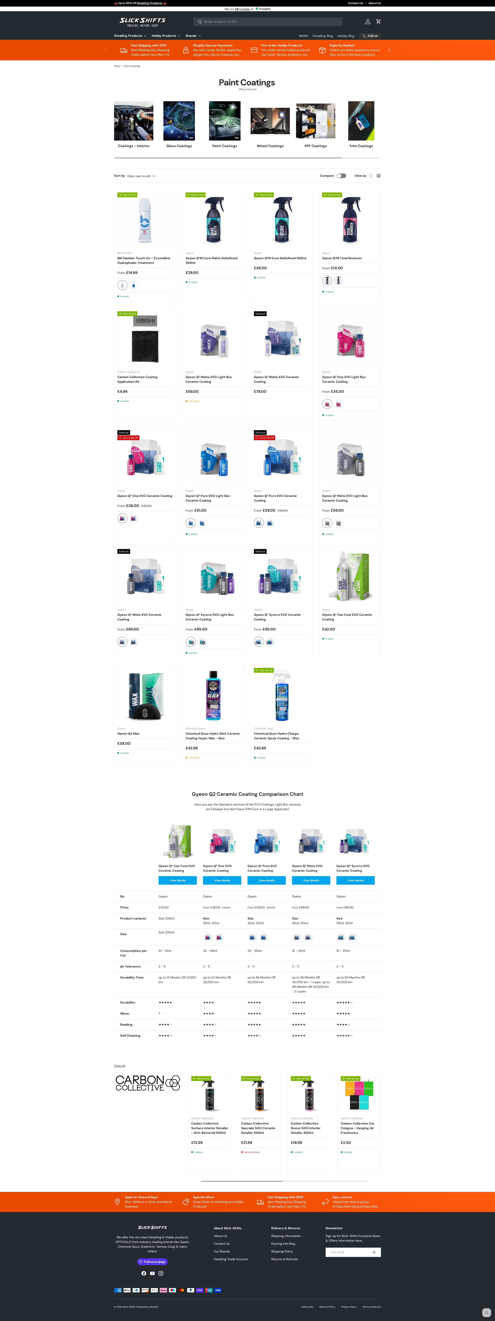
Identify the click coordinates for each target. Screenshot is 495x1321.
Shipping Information (286, 1236)
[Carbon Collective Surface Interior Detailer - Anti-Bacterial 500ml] (209, 1094)
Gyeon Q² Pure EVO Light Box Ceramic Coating (208, 498)
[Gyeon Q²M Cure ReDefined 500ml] (281, 220)
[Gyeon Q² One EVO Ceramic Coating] (145, 458)
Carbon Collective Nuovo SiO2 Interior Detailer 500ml (306, 1128)
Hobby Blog (346, 36)
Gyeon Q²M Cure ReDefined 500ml (280, 258)
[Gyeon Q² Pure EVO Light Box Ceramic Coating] (213, 458)
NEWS (303, 36)
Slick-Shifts (129, 1306)
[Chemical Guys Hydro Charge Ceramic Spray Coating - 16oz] (281, 695)
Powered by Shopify (147, 1306)
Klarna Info (307, 1306)
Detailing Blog (323, 36)
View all (119, 1066)
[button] (378, 21)
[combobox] (267, 21)
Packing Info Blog (283, 1244)
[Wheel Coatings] (270, 121)
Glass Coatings (179, 146)
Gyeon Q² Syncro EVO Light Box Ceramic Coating (210, 617)
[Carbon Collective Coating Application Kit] (145, 339)
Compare (327, 176)
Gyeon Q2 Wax (128, 734)
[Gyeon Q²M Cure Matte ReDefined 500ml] (213, 220)
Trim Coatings (361, 146)
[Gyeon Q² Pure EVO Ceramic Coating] (281, 458)
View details (178, 880)
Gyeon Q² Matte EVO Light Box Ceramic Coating (209, 379)
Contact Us (355, 3)
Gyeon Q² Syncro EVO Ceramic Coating (277, 617)
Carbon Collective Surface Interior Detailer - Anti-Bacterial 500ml (209, 1128)
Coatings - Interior (133, 146)
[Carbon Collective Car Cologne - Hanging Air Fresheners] (359, 1094)
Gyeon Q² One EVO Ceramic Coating (144, 496)
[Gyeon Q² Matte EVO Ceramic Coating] (281, 339)
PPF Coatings (316, 146)
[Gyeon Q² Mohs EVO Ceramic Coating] (145, 577)
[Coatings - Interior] (133, 121)
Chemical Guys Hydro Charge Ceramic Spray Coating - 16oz (276, 736)
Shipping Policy (282, 1251)
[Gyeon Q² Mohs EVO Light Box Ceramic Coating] (350, 458)
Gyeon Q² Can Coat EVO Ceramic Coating (347, 617)
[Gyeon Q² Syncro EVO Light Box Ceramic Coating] (213, 577)
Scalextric (174, 3)
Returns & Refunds (284, 1259)
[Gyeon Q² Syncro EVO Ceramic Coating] (281, 577)
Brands (191, 36)
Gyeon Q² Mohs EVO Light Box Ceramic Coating (345, 498)
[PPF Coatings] (315, 121)
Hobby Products (164, 36)
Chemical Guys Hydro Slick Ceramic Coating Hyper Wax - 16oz (213, 736)
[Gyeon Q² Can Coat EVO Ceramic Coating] (350, 577)
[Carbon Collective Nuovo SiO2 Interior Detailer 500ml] (309, 1094)
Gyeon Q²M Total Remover (342, 258)
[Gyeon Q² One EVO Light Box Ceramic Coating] (350, 339)
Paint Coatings (132, 66)
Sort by (119, 176)
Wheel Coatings (270, 146)
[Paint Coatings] (224, 121)
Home (117, 66)
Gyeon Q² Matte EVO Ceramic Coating (276, 379)
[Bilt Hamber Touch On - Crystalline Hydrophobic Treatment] (145, 220)
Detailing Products (128, 36)
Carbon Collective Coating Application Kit (137, 379)
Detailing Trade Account (231, 1259)
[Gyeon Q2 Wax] (145, 695)
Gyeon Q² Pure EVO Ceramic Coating (275, 498)
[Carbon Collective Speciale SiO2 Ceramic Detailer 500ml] (259, 1094)
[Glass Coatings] (179, 121)
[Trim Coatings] (361, 121)
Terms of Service (372, 1306)
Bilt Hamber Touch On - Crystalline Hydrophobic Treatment (143, 260)
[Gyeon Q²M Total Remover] (350, 220)
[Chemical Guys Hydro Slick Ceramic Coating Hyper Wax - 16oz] (213, 695)
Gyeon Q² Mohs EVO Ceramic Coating (139, 617)
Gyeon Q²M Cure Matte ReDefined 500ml (211, 260)
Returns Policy (327, 1306)
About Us (375, 3)
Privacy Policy (349, 1306)
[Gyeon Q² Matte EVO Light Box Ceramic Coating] (213, 339)
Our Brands (222, 1251)
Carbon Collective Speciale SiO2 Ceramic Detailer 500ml (258, 1128)
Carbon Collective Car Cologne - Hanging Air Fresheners (357, 1128)
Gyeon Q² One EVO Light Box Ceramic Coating (344, 379)
